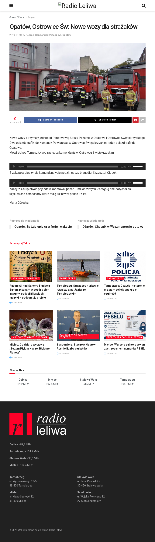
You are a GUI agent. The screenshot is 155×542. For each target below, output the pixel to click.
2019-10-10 (15, 35)
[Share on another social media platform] (143, 120)
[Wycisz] (129, 166)
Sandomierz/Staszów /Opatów (53, 35)
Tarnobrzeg (67, 278)
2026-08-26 (16, 303)
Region (31, 17)
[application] (77, 166)
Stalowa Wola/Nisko (25, 278)
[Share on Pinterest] (136, 120)
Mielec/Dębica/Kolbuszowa (29, 337)
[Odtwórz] (14, 166)
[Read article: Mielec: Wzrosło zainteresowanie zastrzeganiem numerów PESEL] (125, 325)
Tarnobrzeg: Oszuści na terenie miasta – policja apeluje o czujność (124, 289)
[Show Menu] (11, 5)
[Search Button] (144, 5)
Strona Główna (17, 17)
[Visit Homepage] (77, 5)
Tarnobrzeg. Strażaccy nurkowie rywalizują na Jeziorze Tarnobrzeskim (78, 289)
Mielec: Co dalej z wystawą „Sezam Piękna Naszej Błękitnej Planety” (29, 348)
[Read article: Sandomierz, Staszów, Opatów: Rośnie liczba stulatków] (78, 325)
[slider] (138, 166)
